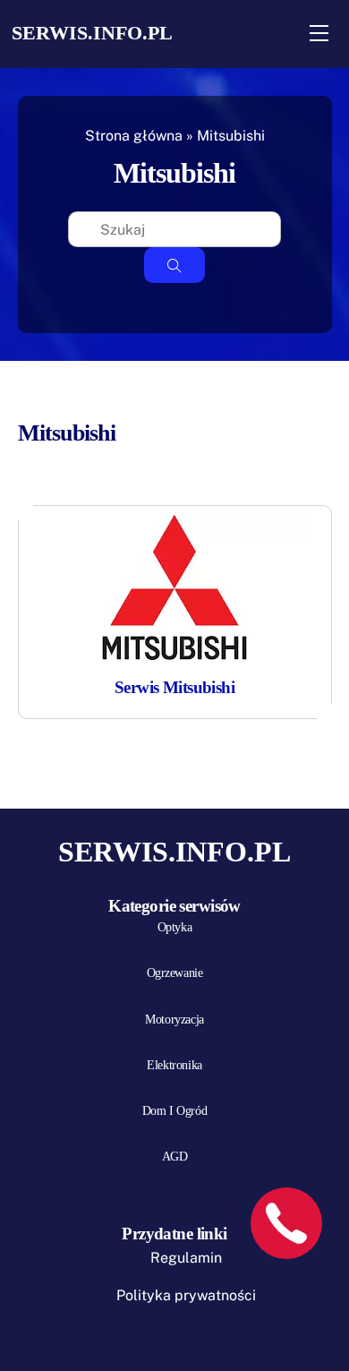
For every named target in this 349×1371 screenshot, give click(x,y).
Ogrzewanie (175, 973)
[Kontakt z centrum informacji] (286, 1223)
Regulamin (186, 1257)
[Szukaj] (174, 265)
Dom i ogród (174, 1111)
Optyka (174, 927)
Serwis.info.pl (92, 32)
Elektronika (174, 1065)
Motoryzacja (174, 1019)
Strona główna (134, 135)
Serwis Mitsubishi (174, 687)
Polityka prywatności (186, 1295)
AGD (175, 1156)
